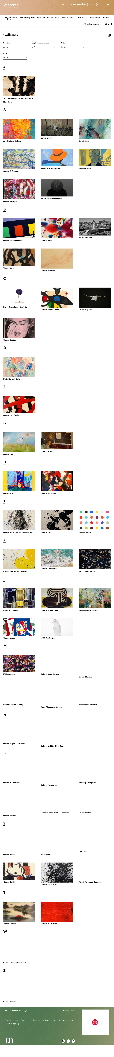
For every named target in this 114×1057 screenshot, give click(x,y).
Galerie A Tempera (11, 171)
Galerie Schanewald (49, 885)
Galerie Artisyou (10, 201)
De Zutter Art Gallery (12, 379)
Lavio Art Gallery (10, 610)
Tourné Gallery (9, 924)
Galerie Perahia (9, 815)
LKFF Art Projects (48, 638)
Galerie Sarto (9, 855)
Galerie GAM (46, 452)
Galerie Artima (85, 168)
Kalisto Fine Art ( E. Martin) (15, 571)
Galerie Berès (46, 241)
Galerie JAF (46, 532)
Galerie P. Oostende (11, 783)
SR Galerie (83, 852)
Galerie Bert (8, 268)
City (63, 43)
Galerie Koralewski (49, 569)
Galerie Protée (85, 813)
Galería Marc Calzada (50, 310)
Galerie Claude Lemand (88, 610)
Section (6, 43)
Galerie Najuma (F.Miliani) (14, 744)
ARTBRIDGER (46, 138)
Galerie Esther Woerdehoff (14, 963)
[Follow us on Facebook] (111, 24)
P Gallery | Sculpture (87, 783)
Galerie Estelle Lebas (50, 610)
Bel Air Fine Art (85, 238)
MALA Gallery (9, 674)
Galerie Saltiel (9, 882)
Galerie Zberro (9, 1002)
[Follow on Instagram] (106, 24)
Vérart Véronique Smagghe (90, 882)
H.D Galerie (8, 493)
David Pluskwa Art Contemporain (55, 813)
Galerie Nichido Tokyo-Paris (52, 746)
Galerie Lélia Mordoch (88, 705)
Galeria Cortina (9, 340)
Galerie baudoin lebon (12, 241)
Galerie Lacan (9, 638)
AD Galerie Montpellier (51, 168)
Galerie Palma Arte (49, 785)
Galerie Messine (85, 677)
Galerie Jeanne (85, 532)
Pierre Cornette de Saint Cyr (15, 307)
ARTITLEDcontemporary (51, 199)
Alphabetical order (40, 43)
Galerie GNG (8, 454)
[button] (108, 4)
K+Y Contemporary (87, 571)
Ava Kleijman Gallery (12, 141)
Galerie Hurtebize (48, 493)
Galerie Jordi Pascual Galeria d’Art (18, 532)
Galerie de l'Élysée (11, 415)
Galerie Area (84, 141)
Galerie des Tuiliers (49, 924)
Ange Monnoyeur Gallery (51, 707)
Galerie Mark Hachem (50, 674)
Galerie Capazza (85, 310)
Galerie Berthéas (48, 271)
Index (5, 53)
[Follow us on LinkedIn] (108, 24)
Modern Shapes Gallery (13, 705)
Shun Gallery (46, 855)
